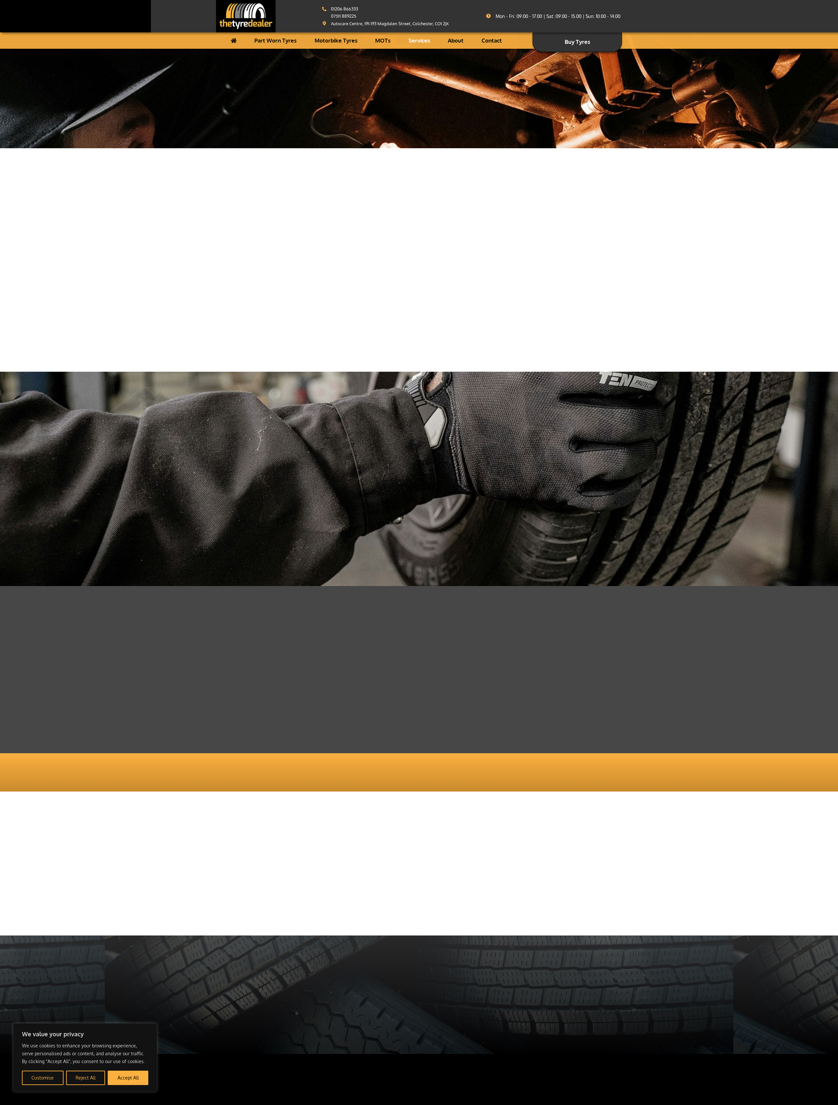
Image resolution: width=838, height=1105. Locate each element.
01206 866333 (344, 8)
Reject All (86, 1077)
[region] (85, 1057)
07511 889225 (343, 16)
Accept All (128, 1077)
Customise (42, 1077)
